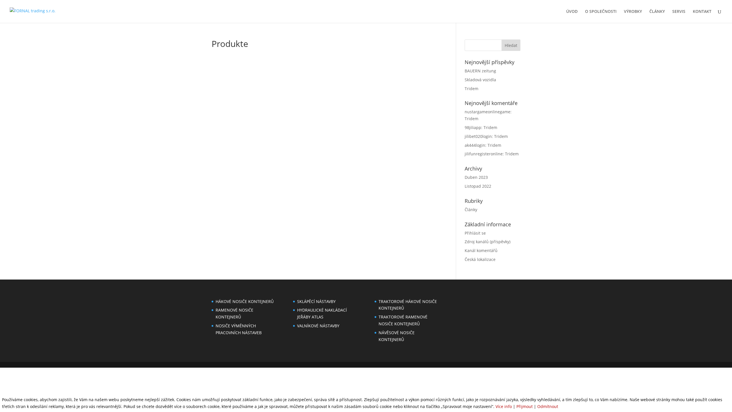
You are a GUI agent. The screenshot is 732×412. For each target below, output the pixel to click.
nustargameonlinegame (487, 111)
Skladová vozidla (480, 79)
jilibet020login (478, 136)
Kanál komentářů (481, 250)
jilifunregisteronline (484, 154)
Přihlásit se (475, 233)
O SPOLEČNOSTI (600, 11)
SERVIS (678, 11)
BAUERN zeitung (480, 71)
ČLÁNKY (657, 11)
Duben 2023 (476, 177)
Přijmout (524, 406)
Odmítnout (547, 406)
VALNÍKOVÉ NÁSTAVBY (318, 325)
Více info (504, 406)
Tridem (471, 88)
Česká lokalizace (480, 259)
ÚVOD (572, 11)
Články (471, 209)
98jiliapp (473, 127)
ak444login (475, 145)
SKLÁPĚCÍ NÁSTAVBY (316, 301)
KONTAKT (702, 11)
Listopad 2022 (478, 186)
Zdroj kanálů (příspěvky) (487, 241)
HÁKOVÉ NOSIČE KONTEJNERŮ (245, 301)
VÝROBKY (633, 11)
